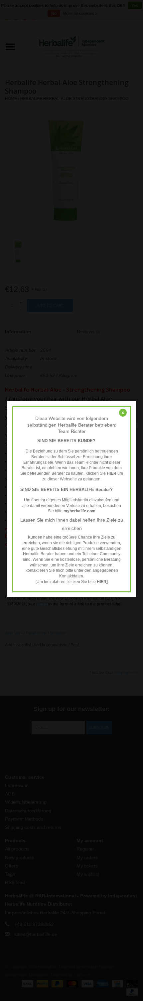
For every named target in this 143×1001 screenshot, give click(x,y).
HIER (111, 473)
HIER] (102, 581)
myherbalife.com (79, 511)
